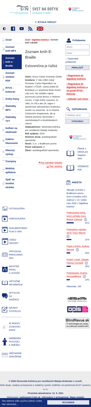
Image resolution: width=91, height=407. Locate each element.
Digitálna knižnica (40, 40)
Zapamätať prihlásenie (71, 60)
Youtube (21, 28)
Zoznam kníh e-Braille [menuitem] (10, 62)
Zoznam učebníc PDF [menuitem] (10, 77)
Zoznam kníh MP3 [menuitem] (10, 49)
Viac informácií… (10, 404)
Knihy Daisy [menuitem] (12, 99)
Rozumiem (68, 402)
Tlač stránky (55, 166)
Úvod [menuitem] (8, 39)
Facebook (13, 28)
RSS (30, 28)
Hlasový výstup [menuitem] (10, 152)
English (40, 28)
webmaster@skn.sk (30, 397)
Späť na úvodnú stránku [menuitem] (10, 183)
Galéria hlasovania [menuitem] (11, 141)
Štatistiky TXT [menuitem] (10, 119)
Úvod (27, 40)
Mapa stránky (77, 397)
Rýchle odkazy (45, 22)
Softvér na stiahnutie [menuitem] (11, 130)
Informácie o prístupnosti (55, 397)
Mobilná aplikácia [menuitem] (10, 170)
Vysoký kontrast (4, 28)
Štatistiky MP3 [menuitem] (10, 108)
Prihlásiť (77, 67)
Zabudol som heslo (78, 99)
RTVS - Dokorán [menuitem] (10, 89)
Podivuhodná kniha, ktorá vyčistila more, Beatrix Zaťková (76, 216)
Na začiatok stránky (51, 162)
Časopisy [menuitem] (10, 161)
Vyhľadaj (77, 121)
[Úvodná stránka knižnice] (45, 9)
